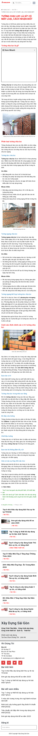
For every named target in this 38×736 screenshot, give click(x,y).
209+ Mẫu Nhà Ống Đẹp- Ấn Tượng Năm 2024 (19, 566)
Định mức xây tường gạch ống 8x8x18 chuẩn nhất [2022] (18, 705)
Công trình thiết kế (8, 630)
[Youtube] (20, 663)
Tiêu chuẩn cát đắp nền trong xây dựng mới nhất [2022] (18, 711)
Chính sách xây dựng (9, 635)
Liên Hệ (23, 637)
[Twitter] (15, 663)
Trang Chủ (6, 9)
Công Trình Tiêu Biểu (9, 628)
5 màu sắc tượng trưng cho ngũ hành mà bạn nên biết (18, 700)
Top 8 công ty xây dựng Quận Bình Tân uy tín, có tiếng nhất (22, 577)
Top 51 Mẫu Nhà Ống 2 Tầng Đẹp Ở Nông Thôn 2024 (19, 555)
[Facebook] (3, 663)
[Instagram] (9, 663)
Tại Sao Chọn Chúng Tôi (10, 637)
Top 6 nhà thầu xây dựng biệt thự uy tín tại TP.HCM (19, 511)
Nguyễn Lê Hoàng (7, 504)
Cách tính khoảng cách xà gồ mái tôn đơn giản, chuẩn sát (19, 498)
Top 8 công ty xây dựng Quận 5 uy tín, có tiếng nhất (22, 588)
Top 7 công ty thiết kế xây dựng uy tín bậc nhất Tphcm (22, 533)
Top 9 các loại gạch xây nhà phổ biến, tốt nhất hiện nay (18, 491)
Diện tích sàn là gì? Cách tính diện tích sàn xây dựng (19, 494)
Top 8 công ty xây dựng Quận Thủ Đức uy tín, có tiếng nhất (22, 544)
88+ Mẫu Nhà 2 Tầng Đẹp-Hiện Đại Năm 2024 (18, 599)
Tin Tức (14, 9)
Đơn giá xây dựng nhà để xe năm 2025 (22, 522)
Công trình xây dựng (25, 628)
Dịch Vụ (20, 630)
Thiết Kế (27, 630)
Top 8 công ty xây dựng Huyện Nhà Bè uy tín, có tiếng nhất (21, 610)
